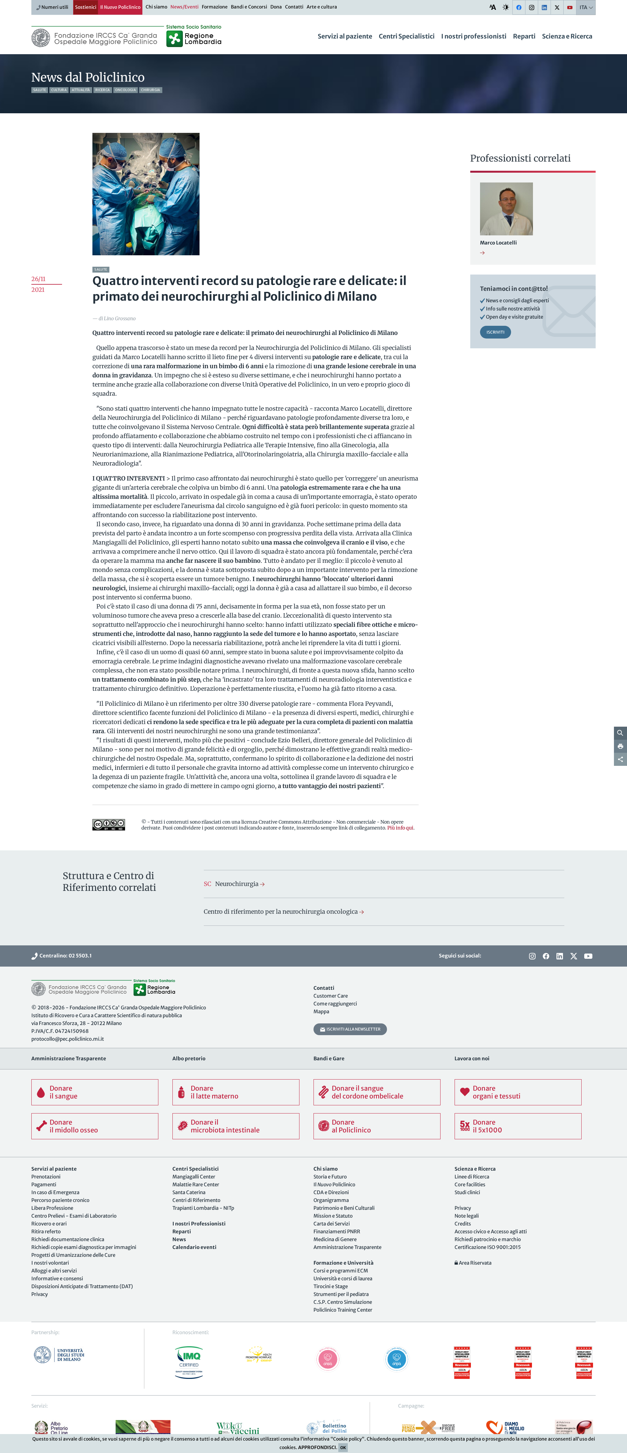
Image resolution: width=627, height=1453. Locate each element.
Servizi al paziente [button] (345, 36)
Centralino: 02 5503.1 (65, 956)
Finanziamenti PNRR (337, 1231)
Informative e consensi (57, 1278)
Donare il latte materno (214, 1092)
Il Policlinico (120, 7)
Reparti (524, 36)
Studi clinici (467, 1192)
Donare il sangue (63, 1092)
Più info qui (400, 828)
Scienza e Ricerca (567, 36)
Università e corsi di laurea (343, 1278)
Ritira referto (46, 1231)
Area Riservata (474, 1263)
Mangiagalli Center (193, 1177)
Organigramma (331, 1200)
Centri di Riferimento (196, 1200)
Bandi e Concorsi (249, 7)
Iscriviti (496, 332)
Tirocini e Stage (331, 1286)
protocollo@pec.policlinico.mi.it (67, 1039)
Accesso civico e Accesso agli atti (491, 1231)
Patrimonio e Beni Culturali (344, 1208)
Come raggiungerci (335, 1004)
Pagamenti (43, 1184)
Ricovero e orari (49, 1224)
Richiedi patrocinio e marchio (488, 1239)
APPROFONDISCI (317, 1447)
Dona (276, 7)
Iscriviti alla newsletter (352, 1029)
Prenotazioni (45, 1177)
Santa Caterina (188, 1192)
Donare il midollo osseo (74, 1126)
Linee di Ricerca (472, 1177)
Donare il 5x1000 (487, 1126)
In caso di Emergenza (55, 1192)
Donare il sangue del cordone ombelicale (367, 1092)
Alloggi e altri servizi (54, 1271)
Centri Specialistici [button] (407, 36)
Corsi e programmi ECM (341, 1271)
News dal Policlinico (88, 77)
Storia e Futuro (330, 1177)
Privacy (39, 1294)
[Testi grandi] (492, 7)
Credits (463, 1224)
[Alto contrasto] (505, 7)
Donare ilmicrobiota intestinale (225, 1126)
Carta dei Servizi (332, 1224)
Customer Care (331, 996)
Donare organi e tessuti (497, 1092)
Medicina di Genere (335, 1239)
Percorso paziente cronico (60, 1200)
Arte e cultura (322, 7)
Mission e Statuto (333, 1216)
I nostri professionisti (473, 36)
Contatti (294, 7)
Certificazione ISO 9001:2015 (488, 1247)
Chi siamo (156, 7)
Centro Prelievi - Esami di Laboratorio (74, 1216)
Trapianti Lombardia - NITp (203, 1208)
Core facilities (470, 1184)
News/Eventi (184, 7)
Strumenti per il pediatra (341, 1294)
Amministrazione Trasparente (347, 1247)
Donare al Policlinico (351, 1126)
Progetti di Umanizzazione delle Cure (73, 1255)
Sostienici (85, 7)
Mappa (321, 1011)
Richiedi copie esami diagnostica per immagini (83, 1247)
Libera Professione (52, 1208)
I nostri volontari (50, 1263)
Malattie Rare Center (195, 1184)
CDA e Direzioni (331, 1192)
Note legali (467, 1216)
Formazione (215, 7)
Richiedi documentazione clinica (67, 1239)
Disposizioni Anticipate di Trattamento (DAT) (82, 1286)
